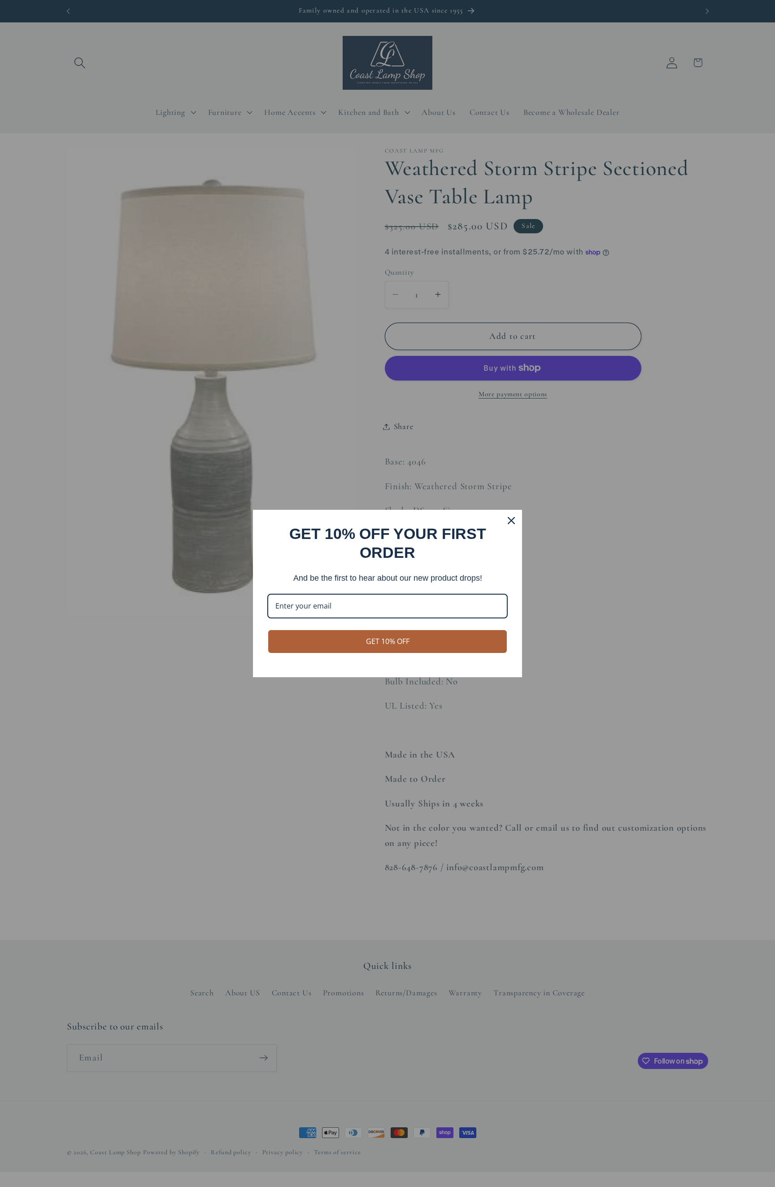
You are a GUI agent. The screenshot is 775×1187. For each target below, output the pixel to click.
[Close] (511, 520)
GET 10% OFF (387, 641)
